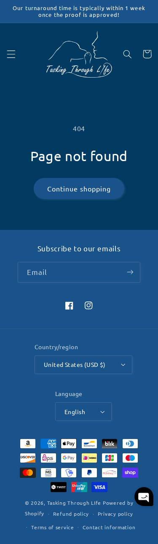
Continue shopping (79, 188)
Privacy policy (115, 513)
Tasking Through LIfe (74, 502)
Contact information (109, 527)
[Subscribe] (130, 272)
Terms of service (52, 527)
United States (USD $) (75, 364)
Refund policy (71, 513)
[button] (11, 54)
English (74, 411)
